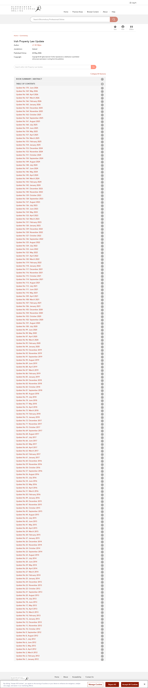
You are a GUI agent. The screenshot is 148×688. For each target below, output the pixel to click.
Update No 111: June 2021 (27, 289)
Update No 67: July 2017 (26, 437)
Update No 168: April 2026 (27, 94)
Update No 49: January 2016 (28, 498)
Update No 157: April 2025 (27, 135)
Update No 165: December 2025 (29, 108)
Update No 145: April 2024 (27, 175)
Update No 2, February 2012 (27, 656)
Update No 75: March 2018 (27, 410)
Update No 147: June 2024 (27, 168)
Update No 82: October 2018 (28, 387)
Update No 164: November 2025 (29, 111)
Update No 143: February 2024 (28, 182)
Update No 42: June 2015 (26, 521)
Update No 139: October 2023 (28, 195)
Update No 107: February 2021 (28, 303)
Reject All (112, 684)
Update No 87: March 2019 (27, 370)
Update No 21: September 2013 (29, 592)
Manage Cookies (95, 684)
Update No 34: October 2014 (28, 548)
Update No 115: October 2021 (28, 276)
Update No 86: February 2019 (28, 373)
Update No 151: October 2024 (28, 155)
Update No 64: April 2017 (26, 447)
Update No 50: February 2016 (28, 494)
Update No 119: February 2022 (28, 262)
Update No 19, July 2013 (26, 599)
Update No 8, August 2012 (27, 636)
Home (66, 12)
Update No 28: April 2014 (26, 568)
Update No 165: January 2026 (28, 104)
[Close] (144, 684)
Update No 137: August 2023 (28, 202)
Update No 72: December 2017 (29, 420)
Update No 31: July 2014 (26, 558)
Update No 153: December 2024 (29, 148)
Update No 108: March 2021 (27, 299)
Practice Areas (77, 12)
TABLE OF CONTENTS (25, 84)
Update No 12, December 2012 (29, 622)
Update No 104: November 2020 (29, 313)
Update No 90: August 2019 (27, 360)
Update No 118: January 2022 (28, 266)
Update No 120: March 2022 (27, 259)
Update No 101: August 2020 (28, 323)
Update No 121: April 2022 (27, 256)
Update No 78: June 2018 (26, 400)
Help (113, 12)
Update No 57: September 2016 (29, 471)
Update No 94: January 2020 (28, 346)
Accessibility (76, 677)
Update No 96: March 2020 (27, 340)
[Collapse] (102, 79)
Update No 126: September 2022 (29, 239)
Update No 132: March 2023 (27, 219)
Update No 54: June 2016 (26, 481)
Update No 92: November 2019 (29, 353)
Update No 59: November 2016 (29, 464)
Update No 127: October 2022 (28, 236)
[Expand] (102, 84)
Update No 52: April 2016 (26, 488)
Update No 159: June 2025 (27, 128)
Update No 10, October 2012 (28, 629)
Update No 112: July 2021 (26, 286)
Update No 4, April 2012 (26, 649)
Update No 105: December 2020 (29, 309)
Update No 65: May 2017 (26, 444)
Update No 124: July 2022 (26, 246)
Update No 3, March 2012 (26, 652)
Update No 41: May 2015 (26, 525)
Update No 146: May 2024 (27, 172)
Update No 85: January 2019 (28, 377)
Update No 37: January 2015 (28, 538)
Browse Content (93, 12)
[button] (122, 27)
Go (93, 67)
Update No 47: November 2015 (29, 504)
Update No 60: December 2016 (29, 461)
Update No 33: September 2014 (29, 552)
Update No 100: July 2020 (26, 326)
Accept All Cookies (130, 684)
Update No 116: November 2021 (29, 273)
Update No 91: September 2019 (29, 357)
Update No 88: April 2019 (26, 367)
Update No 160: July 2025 (26, 125)
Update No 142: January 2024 (28, 185)
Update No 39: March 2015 (27, 531)
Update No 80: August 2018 (27, 394)
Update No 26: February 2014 (28, 575)
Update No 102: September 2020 (29, 320)
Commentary (24, 35)
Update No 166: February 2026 (28, 101)
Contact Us (89, 677)
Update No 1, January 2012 (27, 659)
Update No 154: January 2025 (28, 145)
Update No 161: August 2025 (28, 121)
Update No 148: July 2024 (26, 165)
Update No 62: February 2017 (28, 454)
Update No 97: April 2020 (26, 336)
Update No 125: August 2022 (28, 242)
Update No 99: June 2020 (26, 330)
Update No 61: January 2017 (28, 457)
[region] (74, 684)
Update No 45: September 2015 (29, 511)
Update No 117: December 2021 (29, 269)
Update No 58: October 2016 (28, 467)
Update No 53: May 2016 (26, 484)
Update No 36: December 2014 (29, 541)
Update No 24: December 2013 (29, 582)
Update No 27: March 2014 (27, 572)
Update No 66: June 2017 (26, 441)
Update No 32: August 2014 (27, 555)
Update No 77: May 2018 (26, 404)
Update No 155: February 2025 (28, 141)
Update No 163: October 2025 (28, 115)
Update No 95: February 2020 (28, 343)
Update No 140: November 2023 (29, 192)
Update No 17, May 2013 (26, 605)
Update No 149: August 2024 (28, 162)
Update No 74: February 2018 (28, 414)
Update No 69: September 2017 (29, 430)
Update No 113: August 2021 (28, 283)
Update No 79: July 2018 (26, 397)
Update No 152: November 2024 (29, 152)
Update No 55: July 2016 (26, 478)
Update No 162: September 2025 (29, 118)
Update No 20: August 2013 (27, 595)
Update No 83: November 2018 (29, 383)
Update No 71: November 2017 (29, 424)
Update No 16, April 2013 (26, 609)
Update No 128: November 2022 (29, 232)
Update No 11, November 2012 (29, 625)
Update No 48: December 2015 (29, 501)
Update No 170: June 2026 (27, 88)
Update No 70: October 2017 (28, 427)
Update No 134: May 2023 (27, 212)
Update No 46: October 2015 (28, 508)
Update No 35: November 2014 (29, 545)
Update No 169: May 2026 (27, 91)
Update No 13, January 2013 (28, 619)
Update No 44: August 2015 (27, 515)
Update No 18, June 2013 (26, 602)
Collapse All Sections (98, 74)
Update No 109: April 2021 (27, 296)
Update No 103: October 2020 (28, 316)
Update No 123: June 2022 (27, 249)
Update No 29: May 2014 (26, 565)
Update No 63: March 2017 (27, 451)
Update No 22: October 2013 (28, 588)
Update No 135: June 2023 (27, 209)
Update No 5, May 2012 (26, 646)
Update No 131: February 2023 (28, 222)
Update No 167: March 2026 (27, 98)
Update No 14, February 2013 (28, 615)
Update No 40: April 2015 (26, 528)
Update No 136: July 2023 (26, 205)
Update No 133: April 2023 (27, 215)
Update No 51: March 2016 (27, 491)
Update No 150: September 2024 (29, 158)
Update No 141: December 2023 (29, 188)
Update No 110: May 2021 (27, 293)
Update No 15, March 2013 (27, 612)
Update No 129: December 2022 (29, 229)
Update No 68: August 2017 (27, 434)
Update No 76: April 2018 (26, 407)
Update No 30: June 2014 (26, 562)
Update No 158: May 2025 (27, 131)
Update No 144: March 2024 (27, 178)
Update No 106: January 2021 (28, 306)
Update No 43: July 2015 (26, 518)
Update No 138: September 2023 (29, 199)
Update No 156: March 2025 (27, 138)
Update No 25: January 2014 (28, 578)
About (105, 12)
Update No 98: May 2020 (26, 333)
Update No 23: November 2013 (29, 585)
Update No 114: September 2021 (29, 279)
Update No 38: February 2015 (28, 535)
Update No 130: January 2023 (28, 225)
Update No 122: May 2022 (27, 252)
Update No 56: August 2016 (27, 474)
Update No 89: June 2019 (26, 363)
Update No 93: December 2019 (29, 350)
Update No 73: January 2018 (28, 417)
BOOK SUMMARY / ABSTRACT (29, 79)
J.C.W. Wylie (36, 45)
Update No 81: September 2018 (29, 390)
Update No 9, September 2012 (28, 632)
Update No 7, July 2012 (25, 639)
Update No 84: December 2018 (29, 380)
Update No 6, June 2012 (26, 642)
